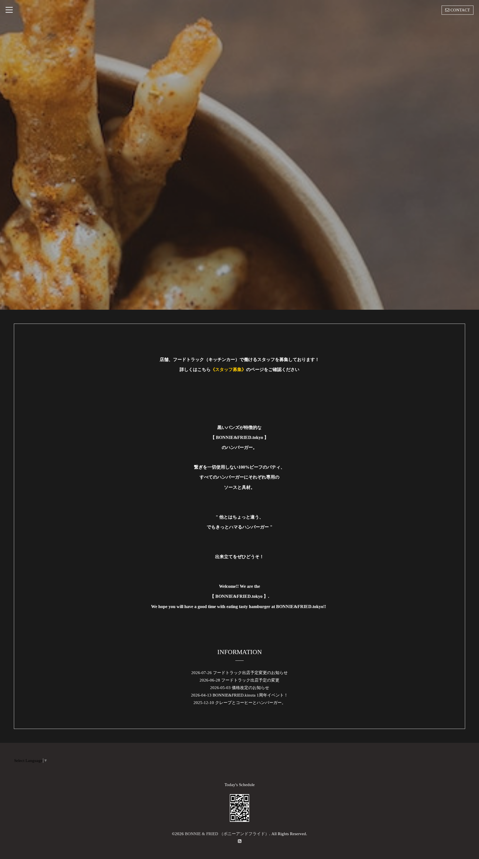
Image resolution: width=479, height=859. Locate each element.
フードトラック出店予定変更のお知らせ (250, 672)
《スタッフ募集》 (228, 369)
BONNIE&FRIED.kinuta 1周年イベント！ (250, 695)
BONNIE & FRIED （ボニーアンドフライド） (227, 834)
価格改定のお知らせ (250, 687)
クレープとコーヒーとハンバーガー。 (250, 702)
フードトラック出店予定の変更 (250, 680)
